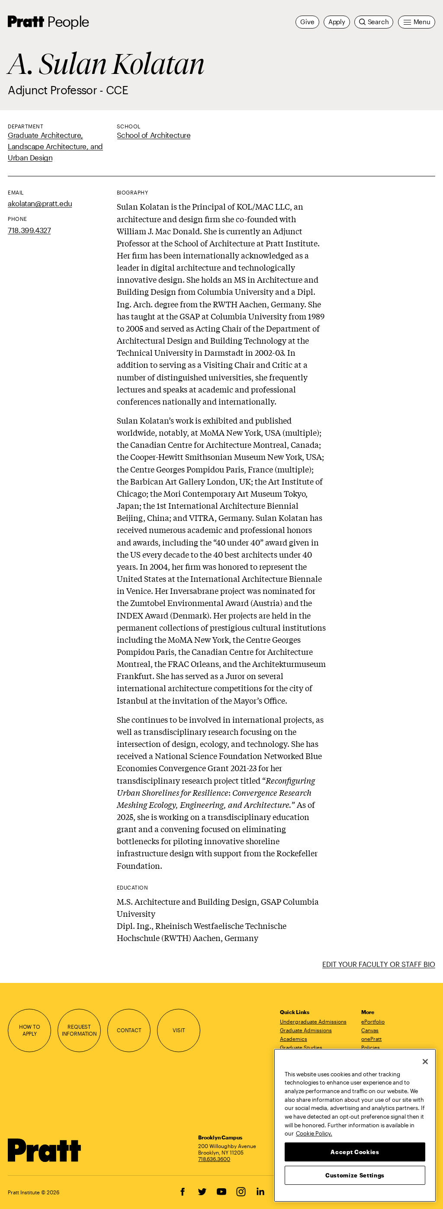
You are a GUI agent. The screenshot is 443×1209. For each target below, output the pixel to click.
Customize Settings (355, 1175)
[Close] (425, 1061)
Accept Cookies (355, 1151)
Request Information (79, 1030)
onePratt (371, 1039)
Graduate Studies (301, 1047)
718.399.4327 (29, 230)
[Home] (44, 1150)
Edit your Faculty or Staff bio (378, 964)
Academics (293, 1039)
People (68, 21)
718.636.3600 (214, 1159)
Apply (336, 22)
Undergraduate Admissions (313, 1021)
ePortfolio (373, 1021)
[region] (355, 1125)
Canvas (370, 1030)
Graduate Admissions (306, 1030)
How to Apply (29, 1030)
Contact (129, 1030)
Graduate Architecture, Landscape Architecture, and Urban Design (55, 146)
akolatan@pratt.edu (40, 203)
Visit (179, 1030)
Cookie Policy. (314, 1133)
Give (307, 22)
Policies (370, 1047)
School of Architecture (154, 135)
